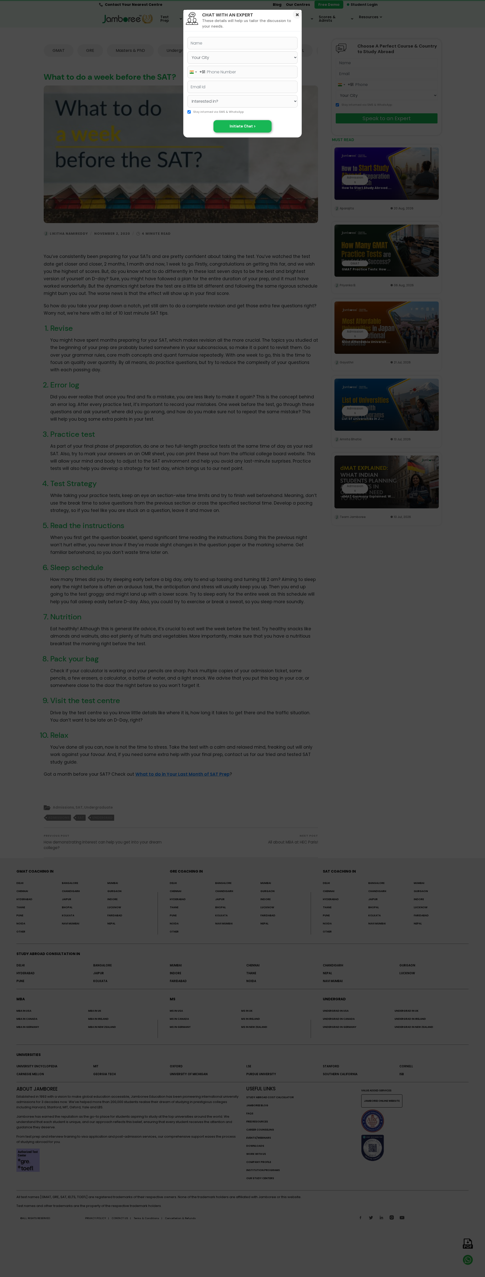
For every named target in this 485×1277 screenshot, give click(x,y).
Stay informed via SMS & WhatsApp (218, 112)
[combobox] (196, 72)
